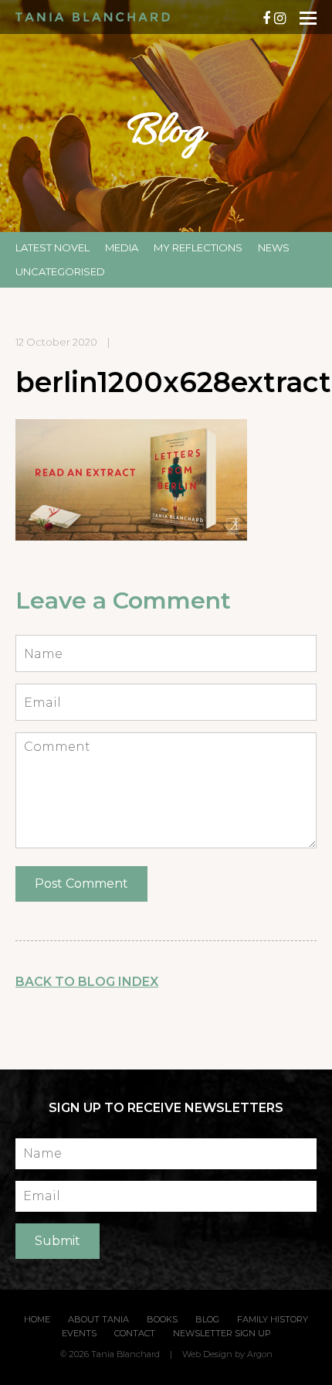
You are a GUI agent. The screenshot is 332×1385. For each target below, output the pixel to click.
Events (79, 1333)
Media (121, 247)
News (274, 247)
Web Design (207, 1354)
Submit (57, 1240)
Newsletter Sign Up (222, 1333)
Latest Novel (52, 247)
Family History (272, 1319)
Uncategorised (60, 271)
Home (37, 1319)
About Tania (98, 1319)
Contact (134, 1333)
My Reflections (198, 247)
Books (162, 1319)
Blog (207, 1319)
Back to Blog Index (86, 981)
